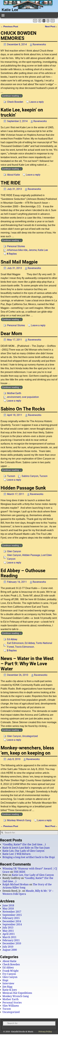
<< (35, 20)
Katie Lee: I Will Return (16, 853)
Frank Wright (10, 970)
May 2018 (8, 908)
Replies (12, 253)
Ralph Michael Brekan (15, 884)
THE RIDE (11, 183)
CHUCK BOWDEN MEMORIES (18, 35)
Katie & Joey (9, 989)
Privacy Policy (45, 1031)
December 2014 (11, 921)
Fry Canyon (9, 973)
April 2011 (8, 933)
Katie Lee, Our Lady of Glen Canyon (23, 850)
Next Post (51, 26)
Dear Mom (11, 333)
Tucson (11, 476)
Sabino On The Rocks (23, 409)
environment (14, 396)
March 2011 (9, 937)
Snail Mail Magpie (19, 262)
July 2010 (7, 946)
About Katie (13, 174)
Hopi (5, 980)
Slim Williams (10, 1005)
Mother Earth (14, 393)
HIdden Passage (31, 555)
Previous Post (9, 26)
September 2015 (12, 914)
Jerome (32, 250)
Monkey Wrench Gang (19, 820)
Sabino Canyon (30, 476)
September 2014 (12, 924)
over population (30, 396)
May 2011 (8, 930)
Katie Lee (10, 10)
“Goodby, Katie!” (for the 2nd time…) (24, 844)
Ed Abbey (12, 639)
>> (52, 20)
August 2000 (9, 949)
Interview (8, 983)
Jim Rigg (7, 986)
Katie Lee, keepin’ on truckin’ (22, 112)
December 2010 (11, 943)
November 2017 (11, 911)
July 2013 (7, 927)
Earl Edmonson (15, 643)
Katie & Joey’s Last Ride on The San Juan (26, 847)
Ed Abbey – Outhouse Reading (23, 573)
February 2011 (11, 940)
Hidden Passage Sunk (23, 488)
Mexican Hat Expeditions (17, 992)
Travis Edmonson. (25, 646)
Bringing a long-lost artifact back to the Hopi (28, 857)
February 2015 (11, 918)
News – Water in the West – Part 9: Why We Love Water (27, 663)
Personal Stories (16, 246)
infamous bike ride (17, 250)
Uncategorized (30, 736)
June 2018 (8, 905)
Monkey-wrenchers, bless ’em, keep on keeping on (27, 750)
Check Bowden (15, 101)
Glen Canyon (14, 551)
